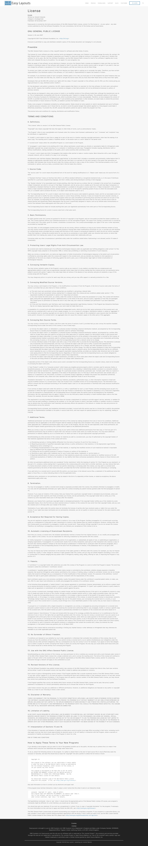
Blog (116, 3)
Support (110, 3)
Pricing (93, 3)
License (74, 826)
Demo (87, 3)
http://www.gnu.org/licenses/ (66, 780)
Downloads (101, 3)
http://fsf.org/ (64, 38)
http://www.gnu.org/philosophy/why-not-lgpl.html (81, 815)
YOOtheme (124, 3)
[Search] (143, 3)
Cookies (74, 823)
